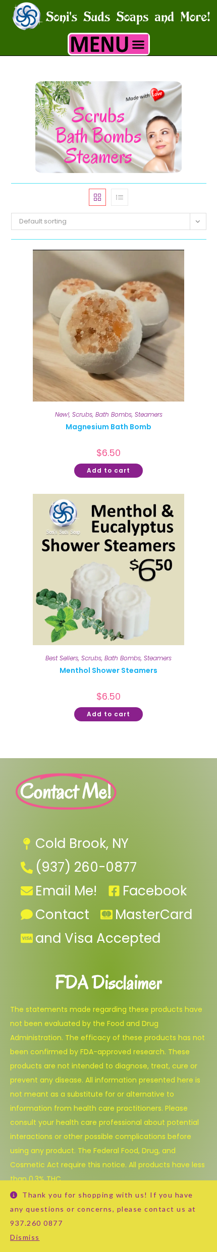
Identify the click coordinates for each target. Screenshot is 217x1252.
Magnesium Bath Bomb (108, 427)
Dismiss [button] (25, 1237)
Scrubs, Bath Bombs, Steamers (117, 414)
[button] (138, 44)
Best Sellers (61, 658)
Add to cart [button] (108, 470)
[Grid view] (97, 197)
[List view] (119, 197)
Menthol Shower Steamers (108, 670)
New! (62, 414)
